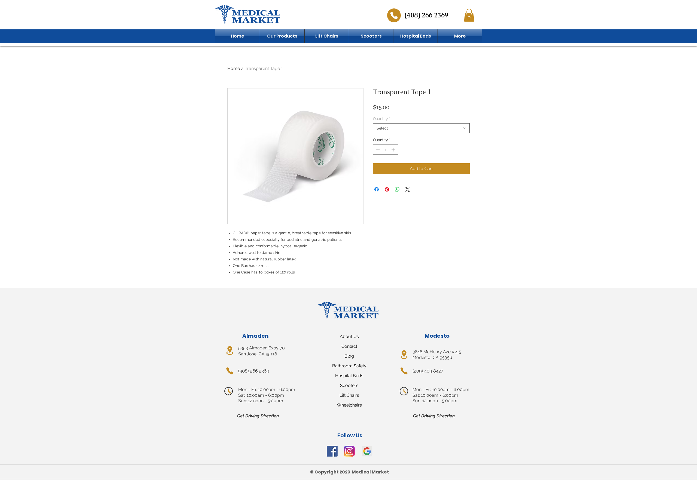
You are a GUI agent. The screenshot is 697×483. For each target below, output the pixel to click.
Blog (349, 356)
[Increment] (393, 149)
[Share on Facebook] (376, 189)
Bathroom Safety (349, 365)
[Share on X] (407, 189)
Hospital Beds (349, 375)
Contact (349, 346)
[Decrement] (377, 149)
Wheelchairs (349, 405)
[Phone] (394, 15)
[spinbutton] (385, 149)
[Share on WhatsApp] (397, 189)
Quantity (381, 118)
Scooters (349, 385)
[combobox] (421, 128)
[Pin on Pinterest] (387, 189)
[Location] (229, 350)
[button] (469, 15)
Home (233, 68)
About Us (349, 336)
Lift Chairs (349, 395)
